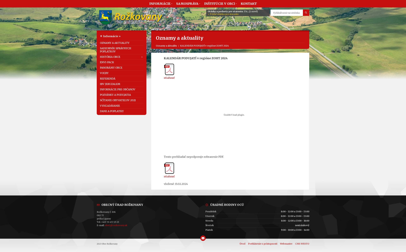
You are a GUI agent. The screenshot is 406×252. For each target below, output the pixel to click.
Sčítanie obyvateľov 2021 (118, 100)
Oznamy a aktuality (166, 45)
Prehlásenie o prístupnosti (262, 243)
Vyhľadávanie (110, 105)
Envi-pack (107, 62)
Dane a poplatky (112, 111)
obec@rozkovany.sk (116, 225)
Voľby (104, 73)
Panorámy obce (111, 67)
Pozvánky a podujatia (115, 94)
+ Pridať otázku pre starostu (223, 14)
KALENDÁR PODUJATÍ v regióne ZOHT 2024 (204, 45)
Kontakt (249, 4)
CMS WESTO (302, 243)
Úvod (242, 243)
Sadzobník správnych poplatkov (115, 50)
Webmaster (286, 243)
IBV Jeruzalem (110, 84)
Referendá (107, 78)
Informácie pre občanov (117, 89)
